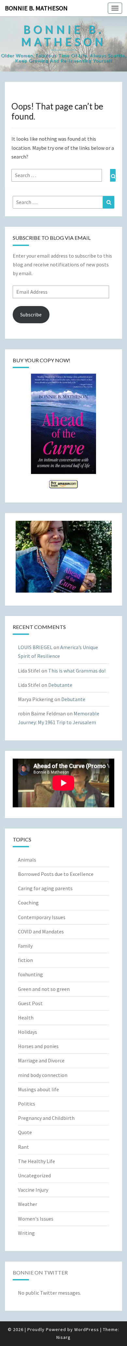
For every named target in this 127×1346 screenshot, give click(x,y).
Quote (25, 1132)
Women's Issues (35, 1218)
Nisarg (63, 1337)
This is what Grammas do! (77, 670)
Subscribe (31, 314)
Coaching (28, 902)
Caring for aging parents (45, 888)
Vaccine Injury (33, 1189)
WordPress (86, 1329)
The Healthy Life (36, 1161)
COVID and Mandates (41, 931)
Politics (26, 1103)
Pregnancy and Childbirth (46, 1118)
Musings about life (38, 1089)
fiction (25, 960)
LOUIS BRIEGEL (35, 647)
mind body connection (42, 1075)
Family (25, 945)
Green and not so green (44, 989)
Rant (23, 1147)
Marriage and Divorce (41, 1060)
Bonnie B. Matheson (36, 8)
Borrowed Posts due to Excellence (55, 874)
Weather (27, 1204)
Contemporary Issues (41, 917)
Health (26, 1017)
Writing (26, 1233)
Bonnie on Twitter (40, 1272)
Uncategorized (34, 1175)
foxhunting (30, 974)
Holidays (27, 1032)
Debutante (60, 685)
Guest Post (30, 1003)
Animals (27, 859)
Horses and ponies (38, 1046)
